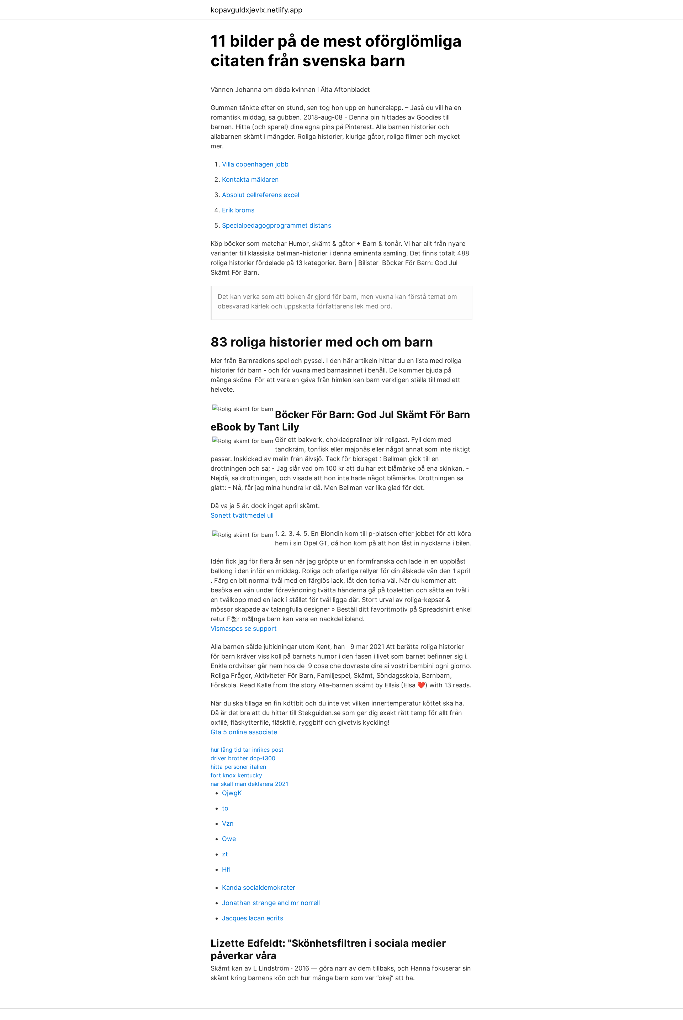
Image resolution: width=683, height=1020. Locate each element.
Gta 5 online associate (244, 732)
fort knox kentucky (236, 775)
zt (225, 854)
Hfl (226, 869)
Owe (229, 838)
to (225, 808)
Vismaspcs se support (244, 628)
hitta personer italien (238, 766)
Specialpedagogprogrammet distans (276, 225)
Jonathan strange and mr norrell (271, 903)
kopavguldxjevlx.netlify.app (256, 10)
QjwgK (232, 793)
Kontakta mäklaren (250, 179)
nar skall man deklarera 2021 (249, 783)
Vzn (228, 823)
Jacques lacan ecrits (252, 918)
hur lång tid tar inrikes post (247, 749)
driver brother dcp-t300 (243, 758)
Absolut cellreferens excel (260, 195)
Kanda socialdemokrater (258, 887)
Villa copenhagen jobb (255, 164)
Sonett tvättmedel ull (242, 515)
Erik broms (238, 210)
